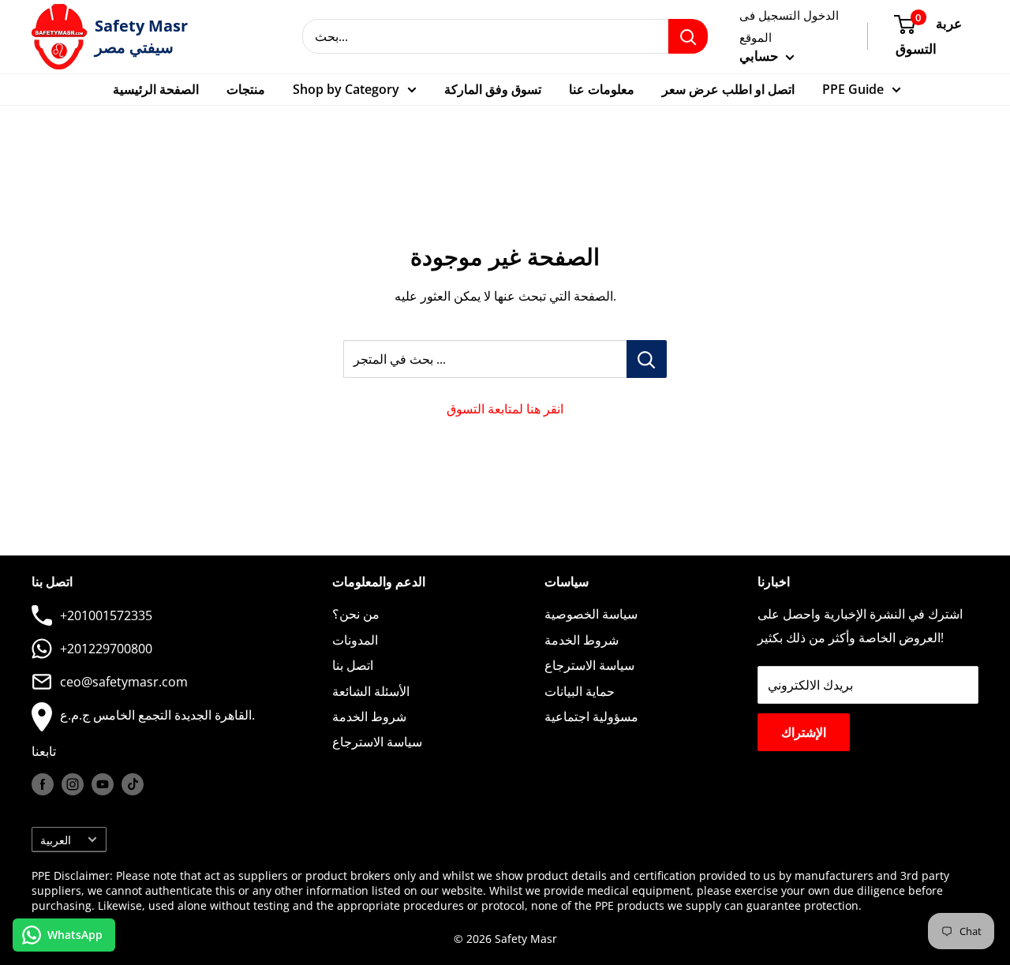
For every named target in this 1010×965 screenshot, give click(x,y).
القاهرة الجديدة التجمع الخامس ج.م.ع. (157, 715)
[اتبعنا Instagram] (73, 784)
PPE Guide (853, 89)
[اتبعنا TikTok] (133, 784)
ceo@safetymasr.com (124, 681)
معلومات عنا (601, 89)
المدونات (355, 640)
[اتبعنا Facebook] (43, 784)
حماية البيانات (579, 691)
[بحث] (688, 36)
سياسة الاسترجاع (377, 741)
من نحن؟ (356, 614)
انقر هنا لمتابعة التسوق (505, 408)
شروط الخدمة (369, 716)
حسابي (760, 56)
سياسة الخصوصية (591, 614)
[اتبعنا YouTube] (103, 784)
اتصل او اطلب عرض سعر (728, 89)
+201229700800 (106, 648)
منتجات (245, 89)
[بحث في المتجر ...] (647, 359)
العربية (55, 839)
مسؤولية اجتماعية (591, 716)
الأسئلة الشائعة (371, 691)
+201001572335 (106, 615)
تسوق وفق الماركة (492, 89)
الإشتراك (803, 732)
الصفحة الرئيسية (156, 89)
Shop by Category (346, 89)
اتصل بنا (352, 665)
